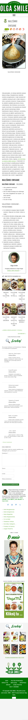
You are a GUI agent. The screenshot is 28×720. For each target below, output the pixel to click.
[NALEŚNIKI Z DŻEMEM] (6, 314)
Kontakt (8, 685)
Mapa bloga (14, 683)
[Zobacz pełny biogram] (20, 271)
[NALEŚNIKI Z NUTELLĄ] (14, 290)
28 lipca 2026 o (12, 355)
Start (6, 680)
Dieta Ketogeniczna (9, 512)
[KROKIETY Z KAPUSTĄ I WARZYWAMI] (14, 314)
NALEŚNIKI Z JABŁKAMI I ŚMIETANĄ (21, 297)
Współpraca (23, 683)
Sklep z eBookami (14, 687)
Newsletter (5, 683)
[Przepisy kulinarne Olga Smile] (14, 8)
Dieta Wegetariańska (9, 516)
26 (7, 29)
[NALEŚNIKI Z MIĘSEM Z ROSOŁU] (22, 314)
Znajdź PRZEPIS (8, 528)
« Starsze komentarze (7, 442)
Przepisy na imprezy (9, 526)
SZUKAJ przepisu (17, 685)
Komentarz (5, 453)
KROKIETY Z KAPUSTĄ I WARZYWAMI (14, 321)
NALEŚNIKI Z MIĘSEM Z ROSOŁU (21, 319)
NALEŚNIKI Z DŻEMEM (6, 318)
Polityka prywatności (17, 680)
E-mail (3, 473)
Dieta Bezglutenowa (9, 509)
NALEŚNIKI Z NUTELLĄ (14, 294)
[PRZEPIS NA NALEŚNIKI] (6, 290)
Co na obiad (7, 519)
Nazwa (3, 468)
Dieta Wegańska (8, 514)
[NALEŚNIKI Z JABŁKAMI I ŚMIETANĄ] (22, 290)
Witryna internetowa (6, 478)
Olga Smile (6, 31)
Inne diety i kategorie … (10, 524)
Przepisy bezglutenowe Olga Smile (14, 657)
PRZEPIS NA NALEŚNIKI (6, 295)
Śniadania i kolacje (9, 521)
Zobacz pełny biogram (13, 270)
